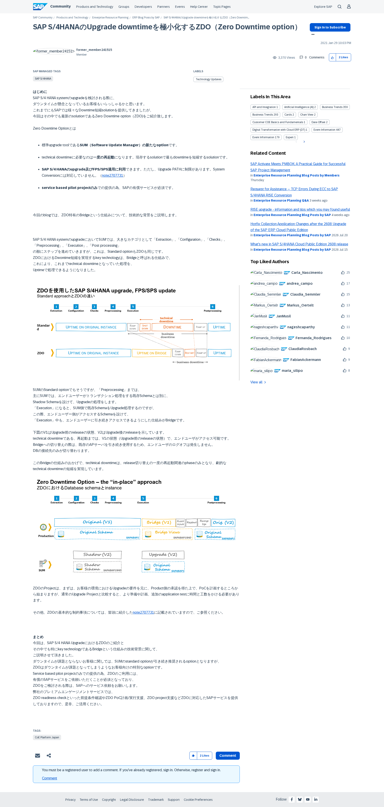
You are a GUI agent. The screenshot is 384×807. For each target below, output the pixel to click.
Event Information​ (263, 137)
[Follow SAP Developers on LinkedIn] (316, 799)
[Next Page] (304, 142)
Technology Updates (208, 79)
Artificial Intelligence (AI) (299, 107)
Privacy (70, 799)
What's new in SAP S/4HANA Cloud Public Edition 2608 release (299, 244)
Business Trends (332, 107)
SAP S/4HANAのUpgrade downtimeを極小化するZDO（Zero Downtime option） (167, 27)
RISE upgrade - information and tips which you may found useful (300, 209)
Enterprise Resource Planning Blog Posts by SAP (292, 215)
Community (60, 6)
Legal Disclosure (132, 799)
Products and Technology (94, 6)
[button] (332, 57)
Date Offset (318, 122)
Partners (163, 6)
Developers (143, 6)
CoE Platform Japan (47, 737)
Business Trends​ (262, 114)
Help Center (199, 6)
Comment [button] (227, 755)
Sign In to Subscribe (330, 27)
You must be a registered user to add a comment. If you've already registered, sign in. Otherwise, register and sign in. (131, 770)
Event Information (324, 129)
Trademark (156, 799)
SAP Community (42, 17)
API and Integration (264, 107)
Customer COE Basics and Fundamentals (277, 122)
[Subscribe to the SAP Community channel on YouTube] (308, 799)
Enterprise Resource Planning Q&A (281, 200)
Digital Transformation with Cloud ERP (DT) (278, 129)
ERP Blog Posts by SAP (146, 17)
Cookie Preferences (198, 799)
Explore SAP (323, 6)
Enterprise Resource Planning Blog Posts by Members (297, 175)
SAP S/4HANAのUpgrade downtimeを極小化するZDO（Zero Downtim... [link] (206, 17)
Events (180, 6)
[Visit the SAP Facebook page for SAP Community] (292, 799)
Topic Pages (222, 6)
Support (174, 799)
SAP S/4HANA (43, 78)
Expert (290, 137)
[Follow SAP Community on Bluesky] (300, 799)
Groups (123, 6)
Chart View (306, 114)
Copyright (109, 799)
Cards (288, 114)
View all (256, 382)
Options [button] (312, 35)
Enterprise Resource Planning (110, 17)
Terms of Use (89, 799)
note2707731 (112, 175)
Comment (49, 778)
